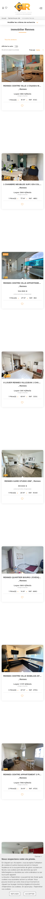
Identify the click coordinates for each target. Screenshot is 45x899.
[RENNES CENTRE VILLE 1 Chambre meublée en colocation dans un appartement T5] (22, 68)
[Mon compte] (3, 8)
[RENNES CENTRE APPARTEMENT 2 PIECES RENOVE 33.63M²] (22, 757)
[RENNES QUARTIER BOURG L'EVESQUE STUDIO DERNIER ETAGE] (22, 560)
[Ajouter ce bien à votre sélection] (22, 106)
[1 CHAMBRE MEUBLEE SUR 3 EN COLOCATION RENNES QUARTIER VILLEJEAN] (22, 167)
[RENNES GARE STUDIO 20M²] (22, 463)
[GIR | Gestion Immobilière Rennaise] (23, 8)
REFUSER (15, 894)
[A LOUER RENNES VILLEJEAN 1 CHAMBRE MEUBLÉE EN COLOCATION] (22, 365)
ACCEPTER (29, 894)
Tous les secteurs (11, 39)
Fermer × (38, 856)
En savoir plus (27, 887)
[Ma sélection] (6, 8)
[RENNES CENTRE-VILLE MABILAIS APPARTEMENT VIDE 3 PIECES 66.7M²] (22, 658)
